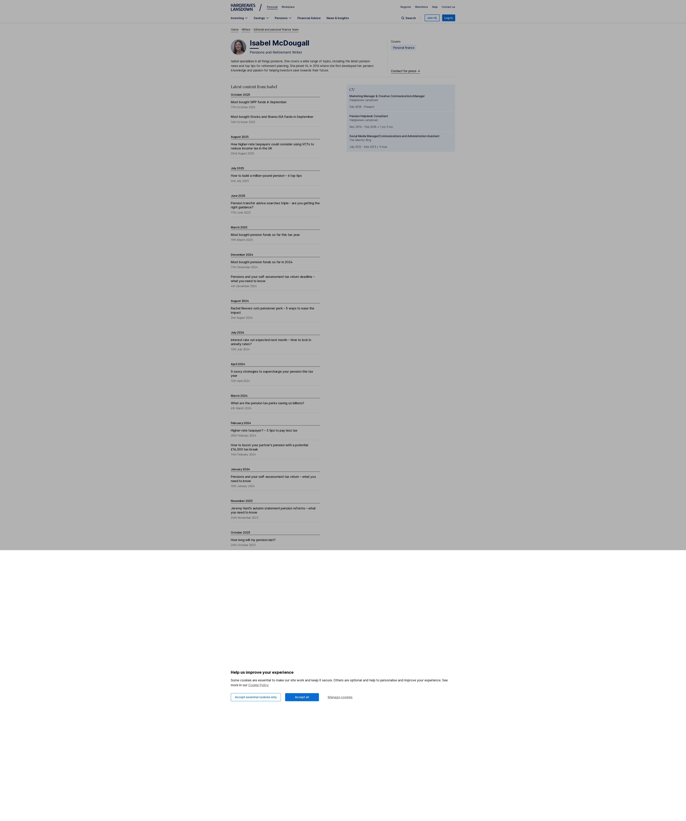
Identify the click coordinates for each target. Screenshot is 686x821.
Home (234, 29)
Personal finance (403, 47)
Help (435, 6)
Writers (246, 29)
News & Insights (338, 18)
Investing (237, 18)
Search (411, 18)
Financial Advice (309, 18)
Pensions (281, 18)
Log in (448, 18)
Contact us (448, 6)
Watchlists (421, 6)
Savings (259, 18)
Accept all (302, 697)
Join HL (432, 18)
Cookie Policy (258, 685)
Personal (272, 6)
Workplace (288, 6)
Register (406, 6)
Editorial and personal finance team (276, 29)
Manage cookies (340, 697)
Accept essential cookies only (256, 697)
